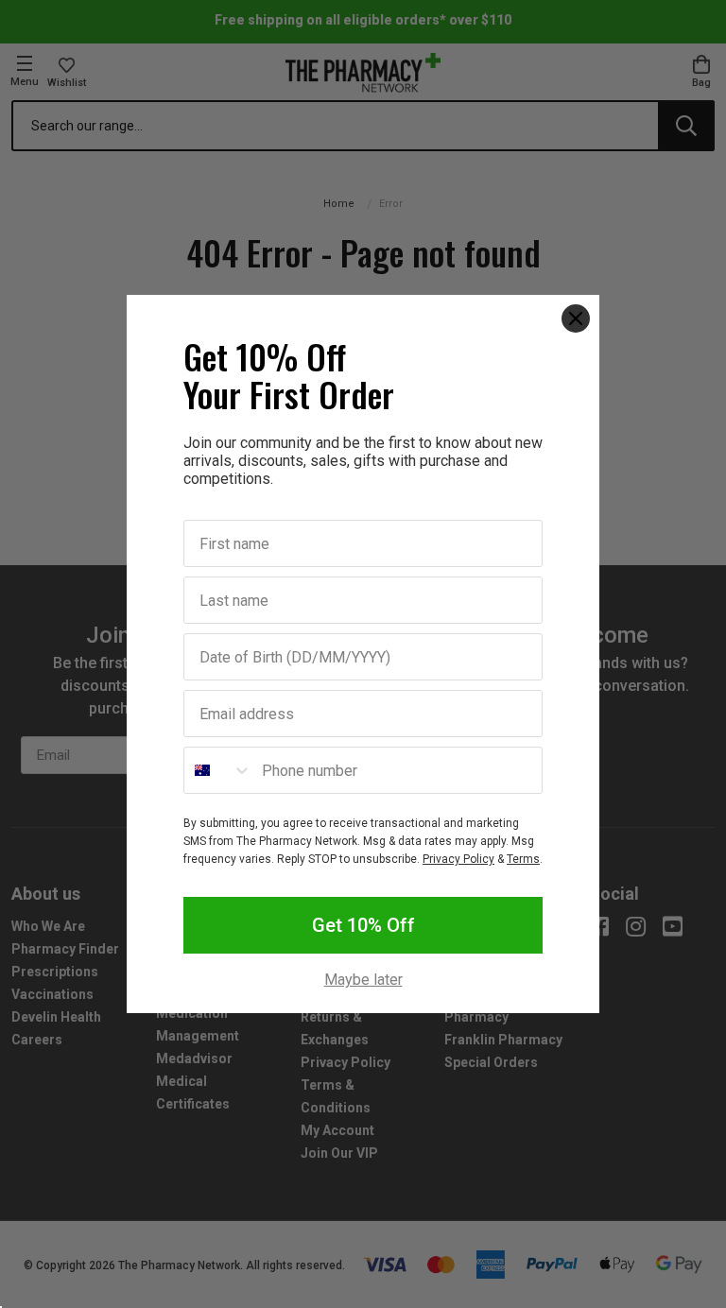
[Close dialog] (576, 318)
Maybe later (363, 980)
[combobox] (218, 770)
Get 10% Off (363, 925)
